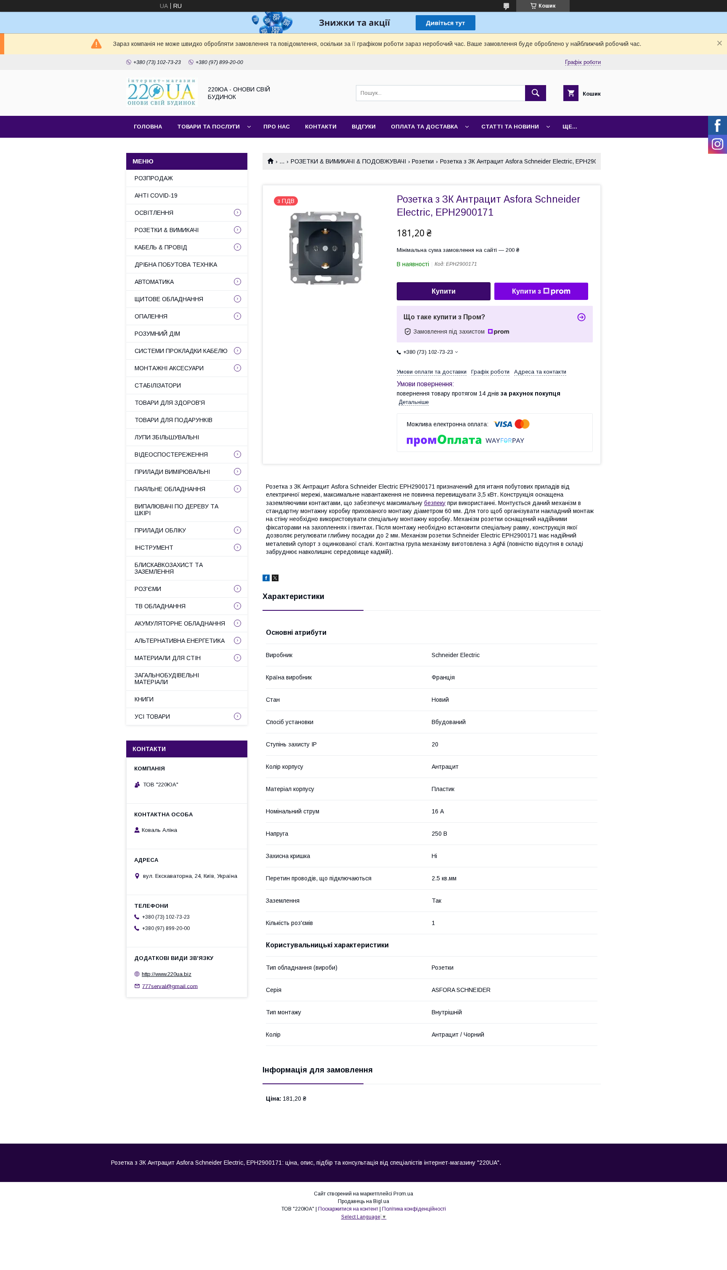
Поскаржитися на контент (348, 1209)
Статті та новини (510, 126)
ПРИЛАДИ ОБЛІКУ (160, 530)
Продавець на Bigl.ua (363, 1201)
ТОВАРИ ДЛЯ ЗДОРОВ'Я (170, 402)
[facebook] (266, 579)
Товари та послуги (208, 126)
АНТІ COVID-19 (156, 195)
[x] (275, 579)
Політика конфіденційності (414, 1209)
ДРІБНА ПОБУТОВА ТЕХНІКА (176, 264)
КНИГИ (144, 699)
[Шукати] (535, 93)
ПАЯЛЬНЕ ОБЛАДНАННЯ (170, 489)
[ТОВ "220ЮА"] (162, 105)
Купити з (526, 291)
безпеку (435, 503)
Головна (148, 126)
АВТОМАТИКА (154, 281)
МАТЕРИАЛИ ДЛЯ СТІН (168, 658)
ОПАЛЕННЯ (151, 316)
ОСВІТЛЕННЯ (154, 212)
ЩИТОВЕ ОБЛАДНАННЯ (169, 299)
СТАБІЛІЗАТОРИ (158, 385)
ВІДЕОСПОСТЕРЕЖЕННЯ (171, 454)
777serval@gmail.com (170, 986)
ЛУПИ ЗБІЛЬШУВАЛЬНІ (167, 437)
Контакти (321, 126)
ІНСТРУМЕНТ (154, 547)
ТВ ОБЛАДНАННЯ (160, 606)
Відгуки (364, 126)
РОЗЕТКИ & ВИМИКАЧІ (167, 230)
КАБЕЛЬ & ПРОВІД (161, 247)
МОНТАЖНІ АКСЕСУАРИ (169, 368)
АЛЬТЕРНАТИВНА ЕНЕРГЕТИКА (180, 640)
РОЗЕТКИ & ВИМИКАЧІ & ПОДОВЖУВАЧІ (348, 161)
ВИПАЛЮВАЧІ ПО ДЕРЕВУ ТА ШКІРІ (176, 509)
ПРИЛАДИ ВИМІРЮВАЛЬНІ (172, 471)
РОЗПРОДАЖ (154, 178)
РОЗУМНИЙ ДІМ (157, 333)
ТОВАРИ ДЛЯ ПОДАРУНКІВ (173, 420)
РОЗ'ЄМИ (148, 589)
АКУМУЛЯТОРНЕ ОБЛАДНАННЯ (180, 623)
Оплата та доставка (424, 126)
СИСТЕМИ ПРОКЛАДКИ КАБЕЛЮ (181, 351)
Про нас (276, 126)
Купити (444, 291)
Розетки (423, 161)
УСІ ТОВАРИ (152, 716)
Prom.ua (403, 1194)
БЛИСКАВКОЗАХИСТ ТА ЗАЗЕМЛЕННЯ (169, 568)
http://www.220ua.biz (166, 974)
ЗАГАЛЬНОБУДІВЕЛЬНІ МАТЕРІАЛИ (167, 678)
